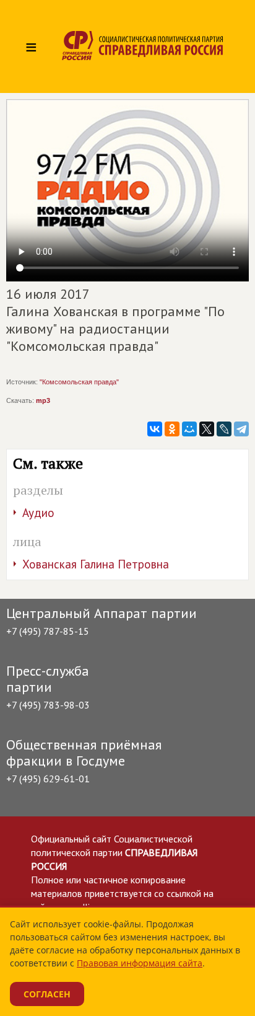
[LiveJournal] (224, 429)
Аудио (38, 512)
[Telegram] (241, 429)
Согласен (47, 994)
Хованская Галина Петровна (95, 564)
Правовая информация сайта (139, 963)
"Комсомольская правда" (79, 382)
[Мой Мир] (189, 429)
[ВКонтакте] (154, 429)
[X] (206, 429)
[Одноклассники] (172, 429)
